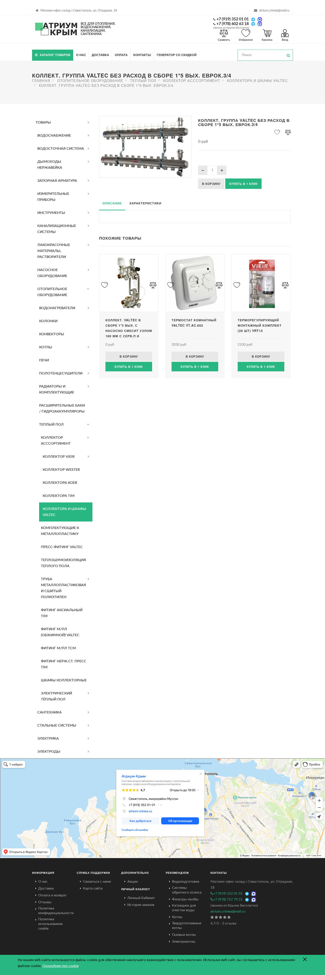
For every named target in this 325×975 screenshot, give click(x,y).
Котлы (177, 917)
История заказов (140, 905)
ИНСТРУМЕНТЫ (51, 213)
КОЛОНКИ (48, 321)
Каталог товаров (55, 54)
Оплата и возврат (52, 895)
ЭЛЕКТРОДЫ (48, 751)
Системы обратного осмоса (187, 890)
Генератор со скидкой (177, 54)
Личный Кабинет (141, 898)
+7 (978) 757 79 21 (228, 899)
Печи (44, 360)
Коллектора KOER (60, 483)
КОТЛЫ (45, 347)
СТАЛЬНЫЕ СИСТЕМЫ (56, 725)
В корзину (211, 184)
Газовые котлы (184, 934)
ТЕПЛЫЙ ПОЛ (51, 424)
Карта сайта (93, 888)
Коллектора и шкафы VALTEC (64, 512)
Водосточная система (60, 148)
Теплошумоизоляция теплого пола (63, 563)
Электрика (48, 738)
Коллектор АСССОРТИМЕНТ (56, 440)
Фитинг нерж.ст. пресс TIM (63, 664)
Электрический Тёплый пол (56, 696)
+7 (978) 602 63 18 (232, 24)
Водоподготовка (185, 881)
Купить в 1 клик (243, 184)
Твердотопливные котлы (186, 925)
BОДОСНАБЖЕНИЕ (54, 135)
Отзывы (45, 902)
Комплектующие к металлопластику (60, 531)
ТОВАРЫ (43, 122)
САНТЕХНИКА (49, 712)
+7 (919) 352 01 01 (232, 19)
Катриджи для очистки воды (184, 908)
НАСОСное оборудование (52, 273)
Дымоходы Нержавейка (49, 164)
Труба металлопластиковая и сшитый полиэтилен (63, 588)
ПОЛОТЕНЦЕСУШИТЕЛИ (60, 373)
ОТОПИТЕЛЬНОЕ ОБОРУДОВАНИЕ (52, 292)
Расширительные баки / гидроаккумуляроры (62, 408)
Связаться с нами (97, 881)
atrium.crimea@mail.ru (274, 10)
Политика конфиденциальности (56, 911)
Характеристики (145, 203)
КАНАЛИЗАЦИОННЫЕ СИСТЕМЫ (56, 229)
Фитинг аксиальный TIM (61, 613)
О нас (81, 54)
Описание (112, 203)
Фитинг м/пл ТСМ (58, 648)
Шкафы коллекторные (64, 680)
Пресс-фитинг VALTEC (62, 547)
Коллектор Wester (61, 469)
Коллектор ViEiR (59, 456)
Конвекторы (51, 334)
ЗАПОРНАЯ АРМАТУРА (57, 180)
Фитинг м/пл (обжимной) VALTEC (60, 632)
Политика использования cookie (50, 923)
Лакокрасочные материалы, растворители (53, 251)
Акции (132, 881)
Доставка (100, 54)
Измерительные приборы (53, 197)
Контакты (142, 54)
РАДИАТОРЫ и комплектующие (56, 389)
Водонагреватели (57, 308)
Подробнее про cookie (60, 966)
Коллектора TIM (59, 496)
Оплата (121, 54)
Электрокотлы (183, 941)
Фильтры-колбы (185, 899)
